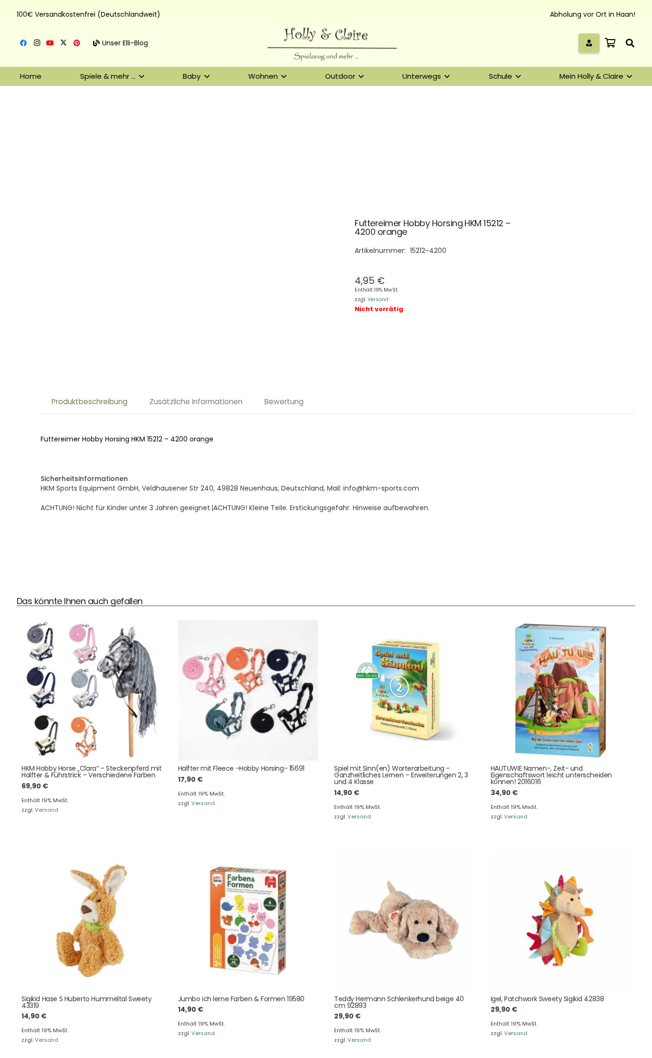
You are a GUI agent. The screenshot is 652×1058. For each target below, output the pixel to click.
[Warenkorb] (609, 43)
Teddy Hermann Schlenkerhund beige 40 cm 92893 (399, 1002)
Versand (378, 299)
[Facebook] (23, 43)
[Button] (589, 42)
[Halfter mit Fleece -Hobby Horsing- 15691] (248, 690)
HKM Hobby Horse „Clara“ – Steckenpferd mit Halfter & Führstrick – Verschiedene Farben (91, 772)
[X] (63, 43)
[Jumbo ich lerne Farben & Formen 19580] (248, 921)
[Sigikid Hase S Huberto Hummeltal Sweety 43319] (91, 921)
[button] (630, 43)
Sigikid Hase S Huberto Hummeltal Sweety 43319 (86, 1002)
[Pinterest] (77, 43)
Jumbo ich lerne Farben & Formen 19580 (241, 999)
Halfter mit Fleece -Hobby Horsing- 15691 (241, 768)
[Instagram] (36, 43)
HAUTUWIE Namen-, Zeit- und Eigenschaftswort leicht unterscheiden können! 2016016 (551, 775)
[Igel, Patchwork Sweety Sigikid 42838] (561, 921)
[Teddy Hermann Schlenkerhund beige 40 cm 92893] (404, 921)
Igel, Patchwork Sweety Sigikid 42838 (547, 999)
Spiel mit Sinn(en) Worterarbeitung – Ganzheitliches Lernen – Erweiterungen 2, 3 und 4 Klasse (401, 775)
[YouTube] (50, 43)
